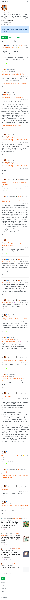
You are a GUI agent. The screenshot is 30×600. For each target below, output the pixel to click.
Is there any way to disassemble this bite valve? (12, 378)
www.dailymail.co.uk (6, 527)
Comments (12, 37)
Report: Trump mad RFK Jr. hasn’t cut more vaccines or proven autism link (14, 506)
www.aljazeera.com (5, 557)
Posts (18, 37)
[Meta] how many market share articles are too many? (14, 360)
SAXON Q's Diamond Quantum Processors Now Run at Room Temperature (14, 395)
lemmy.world (4, 542)
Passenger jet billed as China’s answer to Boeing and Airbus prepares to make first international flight (13, 73)
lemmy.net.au (5, 1)
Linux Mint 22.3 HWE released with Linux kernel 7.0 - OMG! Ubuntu (13, 183)
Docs (2, 591)
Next (3, 578)
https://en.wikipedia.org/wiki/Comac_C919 (13, 125)
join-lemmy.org (5, 597)
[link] (18, 47)
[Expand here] (26, 539)
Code (2, 594)
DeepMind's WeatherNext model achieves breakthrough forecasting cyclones (14, 319)
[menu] (28, 1)
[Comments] (26, 569)
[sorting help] (15, 41)
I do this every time (6, 261)
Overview (4, 37)
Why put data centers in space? (9, 341)
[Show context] (16, 47)
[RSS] (17, 41)
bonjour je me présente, (8, 47)
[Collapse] (2, 45)
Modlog (3, 586)
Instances (3, 588)
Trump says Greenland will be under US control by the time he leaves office (14, 488)
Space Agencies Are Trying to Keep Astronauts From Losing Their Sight (13, 200)
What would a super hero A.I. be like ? (10, 455)
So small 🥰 (4, 472)
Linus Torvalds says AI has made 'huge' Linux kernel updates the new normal (13, 244)
